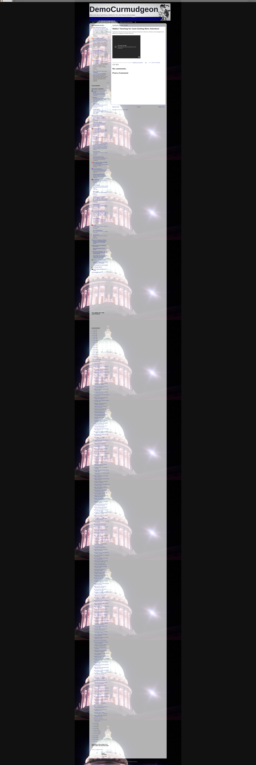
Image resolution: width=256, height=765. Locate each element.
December (96, 357)
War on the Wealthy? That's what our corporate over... (101, 559)
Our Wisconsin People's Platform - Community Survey (99, 74)
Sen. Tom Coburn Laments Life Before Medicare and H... (100, 493)
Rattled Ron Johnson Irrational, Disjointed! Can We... (100, 465)
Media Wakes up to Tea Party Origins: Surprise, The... (100, 573)
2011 (94, 356)
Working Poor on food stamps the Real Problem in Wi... (101, 576)
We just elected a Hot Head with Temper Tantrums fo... (100, 432)
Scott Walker (157, 62)
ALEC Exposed (96, 184)
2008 (94, 739)
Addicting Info (96, 204)
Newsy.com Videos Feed (98, 174)
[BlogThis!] (114, 64)
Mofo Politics (96, 191)
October (96, 361)
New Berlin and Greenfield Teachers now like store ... (101, 401)
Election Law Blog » (97, 141)
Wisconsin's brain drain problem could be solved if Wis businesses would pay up (100, 29)
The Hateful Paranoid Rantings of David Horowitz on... (101, 370)
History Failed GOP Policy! (103, 22)
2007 (94, 741)
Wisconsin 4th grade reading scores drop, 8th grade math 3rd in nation (100, 170)
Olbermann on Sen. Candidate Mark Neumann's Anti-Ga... (101, 373)
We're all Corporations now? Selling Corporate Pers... (101, 697)
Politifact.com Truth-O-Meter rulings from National (99, 197)
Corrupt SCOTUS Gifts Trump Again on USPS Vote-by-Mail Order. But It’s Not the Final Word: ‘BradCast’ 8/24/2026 (100, 131)
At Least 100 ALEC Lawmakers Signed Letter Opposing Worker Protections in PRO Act (100, 187)
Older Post (161, 107)
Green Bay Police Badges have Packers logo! (100, 627)
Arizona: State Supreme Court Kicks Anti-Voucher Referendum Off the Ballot (100, 118)
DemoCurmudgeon (123, 9)
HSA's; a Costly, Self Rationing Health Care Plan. (100, 716)
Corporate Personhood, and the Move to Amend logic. (100, 683)
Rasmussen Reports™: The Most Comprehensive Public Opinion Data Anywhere (100, 252)
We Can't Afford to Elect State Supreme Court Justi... (100, 590)
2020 (94, 340)
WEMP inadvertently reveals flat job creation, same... (101, 567)
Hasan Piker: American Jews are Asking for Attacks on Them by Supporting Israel (99, 124)
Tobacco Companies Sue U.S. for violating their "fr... (101, 527)
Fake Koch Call (114, 22)
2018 (94, 344)
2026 (94, 330)
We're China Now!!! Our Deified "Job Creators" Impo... (101, 485)
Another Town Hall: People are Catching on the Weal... (100, 678)
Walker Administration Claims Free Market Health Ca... (101, 488)
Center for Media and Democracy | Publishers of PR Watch (100, 263)
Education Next (96, 151)
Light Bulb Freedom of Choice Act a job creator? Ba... (101, 691)
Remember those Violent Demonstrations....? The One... (101, 713)
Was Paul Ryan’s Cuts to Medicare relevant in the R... (101, 601)
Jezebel (95, 225)
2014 (94, 351)
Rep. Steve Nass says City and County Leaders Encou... (100, 629)
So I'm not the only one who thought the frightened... (101, 654)
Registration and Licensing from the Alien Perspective (101, 584)
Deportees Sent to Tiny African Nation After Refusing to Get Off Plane (100, 94)
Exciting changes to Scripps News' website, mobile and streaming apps (100, 176)
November (96, 359)
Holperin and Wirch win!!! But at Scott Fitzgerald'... (100, 635)
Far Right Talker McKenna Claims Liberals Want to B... (101, 392)
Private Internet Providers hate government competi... (100, 513)
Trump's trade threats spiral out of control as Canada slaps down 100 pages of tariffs (99, 111)
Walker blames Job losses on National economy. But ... (100, 587)
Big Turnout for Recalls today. (100, 640)
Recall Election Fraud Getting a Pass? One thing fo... (100, 544)
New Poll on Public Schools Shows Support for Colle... (101, 598)
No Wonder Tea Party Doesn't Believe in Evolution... (100, 457)
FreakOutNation (96, 218)
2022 (94, 337)
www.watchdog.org (97, 168)
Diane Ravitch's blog (97, 115)
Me (135, 22)
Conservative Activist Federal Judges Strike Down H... (100, 686)
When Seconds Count (98, 705)
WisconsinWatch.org (97, 50)
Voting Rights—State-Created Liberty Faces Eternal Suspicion (100, 62)
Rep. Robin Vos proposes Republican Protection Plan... (100, 547)
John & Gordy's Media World (126, 22)
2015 (94, 349)
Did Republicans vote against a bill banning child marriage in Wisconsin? (100, 52)
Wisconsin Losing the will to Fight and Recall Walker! (101, 643)
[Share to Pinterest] (118, 64)
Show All (108, 82)
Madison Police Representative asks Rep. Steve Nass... (101, 607)
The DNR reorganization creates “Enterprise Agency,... (101, 581)
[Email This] (113, 64)
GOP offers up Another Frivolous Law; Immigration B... (101, 510)
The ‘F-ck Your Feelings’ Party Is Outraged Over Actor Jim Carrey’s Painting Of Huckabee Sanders (99, 220)
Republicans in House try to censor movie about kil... (101, 578)
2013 (94, 352)
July (95, 723)
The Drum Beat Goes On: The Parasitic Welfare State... (100, 426)
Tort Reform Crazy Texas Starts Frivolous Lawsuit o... (100, 519)
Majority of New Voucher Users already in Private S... (100, 462)
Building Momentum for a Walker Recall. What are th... (101, 700)
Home (93, 22)
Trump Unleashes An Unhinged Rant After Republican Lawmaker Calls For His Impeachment (100, 206)
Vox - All (95, 136)
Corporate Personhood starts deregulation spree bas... (100, 595)
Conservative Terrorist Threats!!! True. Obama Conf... (101, 632)
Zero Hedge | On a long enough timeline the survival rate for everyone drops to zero (100, 256)
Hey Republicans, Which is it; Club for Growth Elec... (101, 435)
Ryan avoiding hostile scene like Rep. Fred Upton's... (100, 615)
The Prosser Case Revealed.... (100, 451)
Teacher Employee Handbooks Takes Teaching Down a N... (100, 508)
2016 (94, 347)
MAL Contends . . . (97, 60)
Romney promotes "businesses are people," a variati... (101, 553)
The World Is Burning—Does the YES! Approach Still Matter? (100, 165)
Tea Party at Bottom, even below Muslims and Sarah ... (101, 482)
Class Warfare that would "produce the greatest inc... (101, 429)
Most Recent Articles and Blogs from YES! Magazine (100, 163)
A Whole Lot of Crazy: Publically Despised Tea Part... (100, 449)
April (95, 728)
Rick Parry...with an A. (98, 718)
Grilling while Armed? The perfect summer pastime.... (101, 502)
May (95, 726)
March (95, 730)
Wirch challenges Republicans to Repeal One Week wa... (101, 707)
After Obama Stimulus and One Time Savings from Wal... (100, 505)
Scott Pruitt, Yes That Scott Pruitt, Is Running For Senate (100, 181)
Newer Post (115, 107)
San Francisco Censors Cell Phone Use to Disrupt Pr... (101, 671)
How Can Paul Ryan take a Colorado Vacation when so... (100, 564)
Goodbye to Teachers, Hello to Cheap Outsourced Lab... (100, 645)
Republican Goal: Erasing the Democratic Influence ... (100, 409)
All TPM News (96, 179)
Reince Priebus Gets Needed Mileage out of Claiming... (100, 443)
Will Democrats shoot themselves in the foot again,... (101, 665)
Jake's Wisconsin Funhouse (99, 27)
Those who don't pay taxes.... (100, 680)
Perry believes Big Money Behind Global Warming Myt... (101, 624)
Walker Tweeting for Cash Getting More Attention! (101, 476)
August (95, 364)
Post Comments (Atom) (123, 109)
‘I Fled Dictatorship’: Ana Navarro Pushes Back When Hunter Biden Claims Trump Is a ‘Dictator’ (99, 99)
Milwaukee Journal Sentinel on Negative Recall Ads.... (100, 404)
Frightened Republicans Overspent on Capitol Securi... (101, 694)
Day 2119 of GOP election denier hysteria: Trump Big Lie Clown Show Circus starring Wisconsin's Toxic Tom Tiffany (100, 41)
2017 (94, 345)
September (96, 363)
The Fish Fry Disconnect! (99, 676)
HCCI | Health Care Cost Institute (100, 265)
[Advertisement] (96, 283)
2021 (94, 338)
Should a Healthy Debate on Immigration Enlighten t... (100, 499)
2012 (94, 354)
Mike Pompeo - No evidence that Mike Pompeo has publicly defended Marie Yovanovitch (100, 200)
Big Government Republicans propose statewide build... (100, 525)
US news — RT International (99, 259)
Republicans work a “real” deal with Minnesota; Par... (101, 657)
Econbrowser (96, 234)
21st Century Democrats (98, 156)
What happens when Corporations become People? (101, 612)
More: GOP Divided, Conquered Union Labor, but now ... (100, 424)
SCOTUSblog (96, 103)
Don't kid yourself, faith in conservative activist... (99, 533)
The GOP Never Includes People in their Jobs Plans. (101, 375)
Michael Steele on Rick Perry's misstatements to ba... (100, 491)
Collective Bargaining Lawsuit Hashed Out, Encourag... (100, 412)
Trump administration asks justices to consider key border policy (100, 105)
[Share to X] (115, 64)
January (96, 733)
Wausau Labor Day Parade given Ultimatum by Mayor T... (101, 398)
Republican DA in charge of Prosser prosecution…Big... (101, 660)
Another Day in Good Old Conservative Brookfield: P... (100, 703)
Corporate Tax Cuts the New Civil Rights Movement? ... (101, 496)
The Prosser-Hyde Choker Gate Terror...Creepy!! (100, 438)
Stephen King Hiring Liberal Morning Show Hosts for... (101, 479)
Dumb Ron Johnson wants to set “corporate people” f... (101, 387)
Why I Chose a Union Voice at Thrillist (100, 231)
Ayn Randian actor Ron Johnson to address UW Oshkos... (101, 446)
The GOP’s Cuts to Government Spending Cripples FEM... (100, 421)
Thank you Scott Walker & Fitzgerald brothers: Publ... (101, 542)
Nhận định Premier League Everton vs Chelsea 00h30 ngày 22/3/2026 (100, 159)
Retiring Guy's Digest (98, 38)
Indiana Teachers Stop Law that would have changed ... (100, 593)
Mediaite (95, 97)
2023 (94, 335)
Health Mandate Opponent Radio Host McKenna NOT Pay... (101, 561)
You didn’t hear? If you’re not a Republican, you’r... (100, 710)
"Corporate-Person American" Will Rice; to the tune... (101, 407)
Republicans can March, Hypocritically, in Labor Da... (100, 381)
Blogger (135, 761)
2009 (94, 737)
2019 (94, 342)
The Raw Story (96, 109)
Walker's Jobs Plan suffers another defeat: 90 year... (101, 604)
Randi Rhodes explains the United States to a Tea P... (101, 638)
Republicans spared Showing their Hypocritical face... (101, 441)
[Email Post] (146, 62)
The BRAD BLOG (97, 128)
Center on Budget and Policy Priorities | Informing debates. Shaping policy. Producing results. (100, 242)
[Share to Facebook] (116, 64)
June (95, 724)
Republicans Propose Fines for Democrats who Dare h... (100, 530)
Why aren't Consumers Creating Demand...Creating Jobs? (100, 378)
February (96, 731)
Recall (153, 62)
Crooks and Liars (97, 272)
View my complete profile (97, 749)
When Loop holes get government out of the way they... (101, 536)
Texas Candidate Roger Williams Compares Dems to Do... (101, 415)
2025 (94, 331)
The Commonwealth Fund (99, 210)
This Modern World (97, 267)
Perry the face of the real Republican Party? (99, 570)
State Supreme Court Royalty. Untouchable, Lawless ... (100, 674)
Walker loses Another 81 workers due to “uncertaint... (101, 516)
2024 (94, 333)
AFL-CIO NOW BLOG (97, 230)
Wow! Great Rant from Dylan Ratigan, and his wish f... (100, 618)
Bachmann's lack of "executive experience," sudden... (100, 651)
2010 (94, 735)
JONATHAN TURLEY (97, 122)
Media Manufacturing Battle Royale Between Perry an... (101, 668)
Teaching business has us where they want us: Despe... (101, 384)
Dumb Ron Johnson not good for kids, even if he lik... (101, 550)
